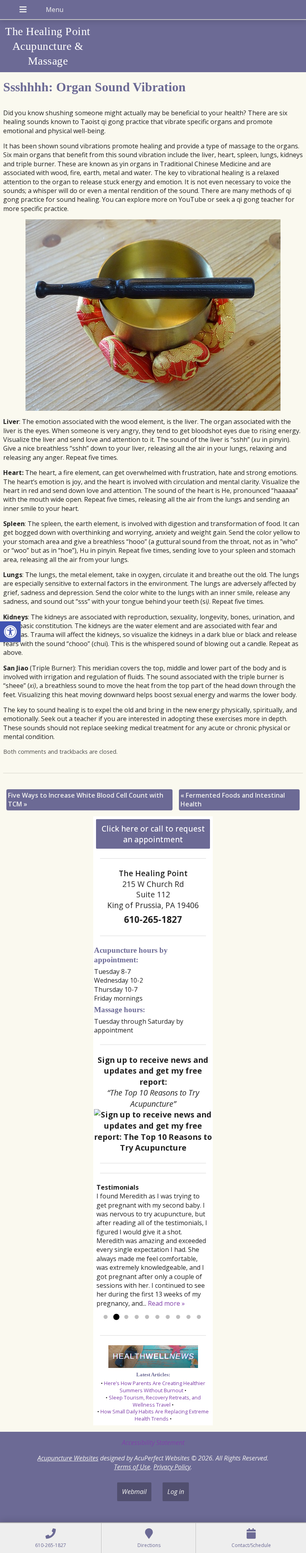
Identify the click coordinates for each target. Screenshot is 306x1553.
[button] (10, 631)
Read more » (166, 1303)
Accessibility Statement (153, 1442)
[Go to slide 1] (106, 1317)
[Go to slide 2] (116, 1317)
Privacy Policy (171, 1466)
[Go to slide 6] (157, 1317)
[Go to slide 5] (147, 1317)
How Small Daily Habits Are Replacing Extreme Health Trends (154, 1415)
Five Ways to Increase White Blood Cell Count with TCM (85, 799)
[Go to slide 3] (126, 1317)
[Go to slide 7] (168, 1317)
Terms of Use (132, 1466)
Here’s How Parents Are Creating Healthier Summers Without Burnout (154, 1387)
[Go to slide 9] (188, 1317)
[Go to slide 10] (199, 1317)
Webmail (134, 1491)
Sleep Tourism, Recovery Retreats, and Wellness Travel (155, 1401)
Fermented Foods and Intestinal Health (232, 799)
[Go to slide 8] (178, 1317)
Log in (175, 1491)
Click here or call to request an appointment (153, 834)
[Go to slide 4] (137, 1317)
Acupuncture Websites (67, 1458)
